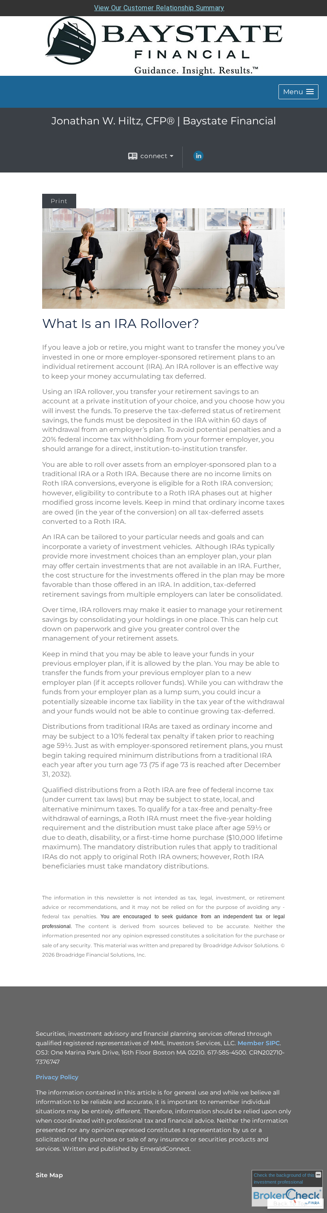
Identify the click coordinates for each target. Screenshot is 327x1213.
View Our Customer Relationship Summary (159, 8)
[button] (298, 91)
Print (59, 201)
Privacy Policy (57, 1077)
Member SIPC (259, 1043)
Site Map (49, 1175)
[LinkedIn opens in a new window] (198, 159)
